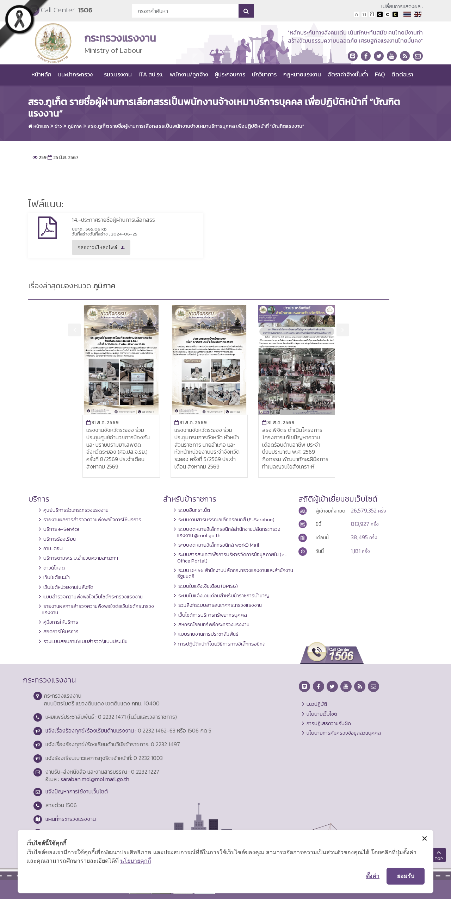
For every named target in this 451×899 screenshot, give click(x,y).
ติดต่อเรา (402, 74)
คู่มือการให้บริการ (60, 622)
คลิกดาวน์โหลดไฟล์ (94, 249)
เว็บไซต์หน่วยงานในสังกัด (68, 587)
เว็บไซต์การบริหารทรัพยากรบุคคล (212, 615)
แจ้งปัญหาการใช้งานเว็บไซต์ (76, 791)
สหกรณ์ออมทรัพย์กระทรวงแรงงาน (213, 624)
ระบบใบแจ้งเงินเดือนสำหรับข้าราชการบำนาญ (224, 595)
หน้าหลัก (41, 74)
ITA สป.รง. (150, 74)
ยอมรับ (405, 875)
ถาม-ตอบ (53, 548)
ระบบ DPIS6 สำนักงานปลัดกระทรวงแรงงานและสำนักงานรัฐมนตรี (235, 573)
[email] (418, 56)
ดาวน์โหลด (54, 568)
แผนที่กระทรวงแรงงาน (70, 819)
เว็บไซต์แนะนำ (56, 577)
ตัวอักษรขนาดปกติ (356, 14)
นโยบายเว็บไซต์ (322, 714)
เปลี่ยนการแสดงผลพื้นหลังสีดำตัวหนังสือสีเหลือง (395, 14)
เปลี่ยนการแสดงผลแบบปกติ (387, 14)
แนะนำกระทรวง (75, 74)
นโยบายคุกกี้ (135, 860)
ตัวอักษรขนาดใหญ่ (372, 14)
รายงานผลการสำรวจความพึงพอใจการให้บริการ (92, 519)
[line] (353, 56)
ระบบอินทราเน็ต (194, 510)
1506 (85, 10)
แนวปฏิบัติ (317, 704)
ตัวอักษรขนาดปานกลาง (364, 14)
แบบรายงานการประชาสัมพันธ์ (208, 634)
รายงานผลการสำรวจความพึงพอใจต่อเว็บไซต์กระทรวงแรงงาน (98, 609)
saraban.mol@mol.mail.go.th (95, 779)
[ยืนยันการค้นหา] (246, 11)
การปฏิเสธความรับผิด (329, 723)
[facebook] (366, 56)
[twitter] (379, 56)
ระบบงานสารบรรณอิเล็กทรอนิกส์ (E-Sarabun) (226, 519)
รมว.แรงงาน (118, 74)
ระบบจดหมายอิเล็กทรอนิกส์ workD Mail (218, 545)
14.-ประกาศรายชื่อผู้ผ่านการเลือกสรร (113, 219)
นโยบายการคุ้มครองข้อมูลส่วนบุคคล (344, 733)
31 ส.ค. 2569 (102, 422)
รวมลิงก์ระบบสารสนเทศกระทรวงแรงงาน (220, 605)
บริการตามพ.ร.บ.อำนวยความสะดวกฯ (80, 558)
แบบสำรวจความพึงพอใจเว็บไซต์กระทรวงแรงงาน (93, 597)
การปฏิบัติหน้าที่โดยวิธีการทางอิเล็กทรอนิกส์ (222, 644)
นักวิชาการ (264, 74)
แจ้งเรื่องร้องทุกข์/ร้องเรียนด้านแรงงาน (89, 730)
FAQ (380, 74)
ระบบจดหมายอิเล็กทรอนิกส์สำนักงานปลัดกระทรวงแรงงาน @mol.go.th (228, 532)
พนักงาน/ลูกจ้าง (189, 74)
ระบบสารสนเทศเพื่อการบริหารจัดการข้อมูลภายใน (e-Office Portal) (232, 557)
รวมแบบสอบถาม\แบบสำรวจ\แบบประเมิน (85, 641)
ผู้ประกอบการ (230, 74)
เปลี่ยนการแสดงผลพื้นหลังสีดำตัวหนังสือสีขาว (380, 14)
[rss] (405, 56)
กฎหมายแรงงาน (302, 74)
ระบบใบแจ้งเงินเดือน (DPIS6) (208, 586)
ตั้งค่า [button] (372, 875)
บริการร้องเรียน (59, 539)
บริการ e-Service (61, 529)
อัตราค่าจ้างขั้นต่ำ (348, 74)
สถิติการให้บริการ (61, 631)
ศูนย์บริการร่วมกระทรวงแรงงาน (76, 510)
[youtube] (392, 56)
